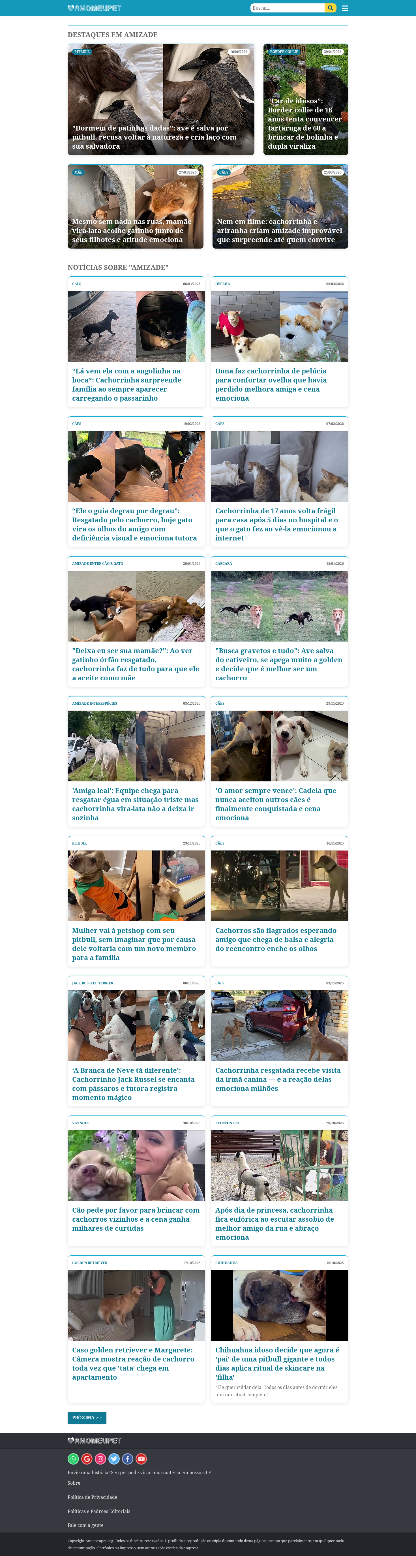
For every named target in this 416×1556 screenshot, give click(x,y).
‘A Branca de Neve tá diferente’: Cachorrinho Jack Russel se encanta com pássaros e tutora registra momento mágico (133, 1084)
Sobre (74, 1483)
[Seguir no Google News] (87, 1459)
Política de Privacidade (92, 1497)
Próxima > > (87, 1417)
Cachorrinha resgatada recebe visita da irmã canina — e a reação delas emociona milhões (278, 1079)
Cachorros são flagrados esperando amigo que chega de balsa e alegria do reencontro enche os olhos (276, 939)
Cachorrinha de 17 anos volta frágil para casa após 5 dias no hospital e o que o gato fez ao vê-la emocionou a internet (276, 524)
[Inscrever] (141, 1459)
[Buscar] (330, 7)
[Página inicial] (138, 8)
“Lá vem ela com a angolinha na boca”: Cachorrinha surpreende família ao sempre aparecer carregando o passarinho (126, 384)
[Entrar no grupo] (73, 1459)
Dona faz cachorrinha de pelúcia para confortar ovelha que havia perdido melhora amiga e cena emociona (271, 384)
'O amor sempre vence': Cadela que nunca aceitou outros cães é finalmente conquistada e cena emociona (275, 804)
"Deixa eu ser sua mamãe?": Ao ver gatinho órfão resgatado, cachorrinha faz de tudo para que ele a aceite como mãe (135, 664)
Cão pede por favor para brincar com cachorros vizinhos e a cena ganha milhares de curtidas (136, 1219)
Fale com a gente (86, 1525)
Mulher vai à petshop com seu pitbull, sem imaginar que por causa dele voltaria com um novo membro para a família (134, 944)
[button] (345, 8)
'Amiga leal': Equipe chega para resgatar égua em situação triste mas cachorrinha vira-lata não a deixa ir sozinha (135, 804)
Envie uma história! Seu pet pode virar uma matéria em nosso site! (139, 1472)
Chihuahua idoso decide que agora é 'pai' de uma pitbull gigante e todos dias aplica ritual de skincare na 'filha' (277, 1363)
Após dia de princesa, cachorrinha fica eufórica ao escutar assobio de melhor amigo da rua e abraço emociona (274, 1224)
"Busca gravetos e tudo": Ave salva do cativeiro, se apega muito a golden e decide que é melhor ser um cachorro (278, 664)
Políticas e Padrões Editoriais (99, 1511)
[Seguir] (100, 1459)
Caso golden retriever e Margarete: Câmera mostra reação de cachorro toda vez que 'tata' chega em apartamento (133, 1363)
